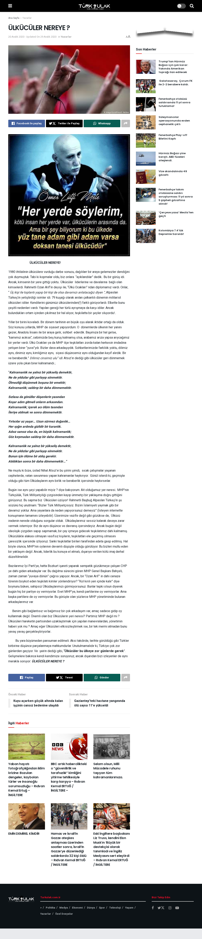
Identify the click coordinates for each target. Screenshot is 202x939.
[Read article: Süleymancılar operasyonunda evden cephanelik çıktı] (146, 122)
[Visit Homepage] (94, 6)
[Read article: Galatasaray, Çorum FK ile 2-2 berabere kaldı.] (146, 86)
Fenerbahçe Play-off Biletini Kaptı (173, 137)
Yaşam (129, 908)
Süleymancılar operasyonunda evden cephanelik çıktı (174, 120)
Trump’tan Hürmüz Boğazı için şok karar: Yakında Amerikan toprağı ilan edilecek (173, 67)
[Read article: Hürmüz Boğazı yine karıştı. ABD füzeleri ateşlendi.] (146, 159)
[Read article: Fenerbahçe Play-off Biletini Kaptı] (146, 140)
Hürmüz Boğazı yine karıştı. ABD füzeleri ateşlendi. (172, 156)
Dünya (91, 908)
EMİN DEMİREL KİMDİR (23, 833)
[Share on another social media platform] (125, 123)
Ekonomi (77, 908)
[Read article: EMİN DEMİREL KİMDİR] (26, 816)
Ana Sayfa (13, 18)
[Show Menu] (10, 6)
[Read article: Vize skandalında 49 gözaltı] (146, 177)
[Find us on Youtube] (177, 908)
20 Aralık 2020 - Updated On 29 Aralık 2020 (32, 37)
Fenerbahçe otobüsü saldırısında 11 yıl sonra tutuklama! (174, 102)
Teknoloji (115, 908)
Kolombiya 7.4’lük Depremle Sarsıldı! (171, 232)
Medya (63, 908)
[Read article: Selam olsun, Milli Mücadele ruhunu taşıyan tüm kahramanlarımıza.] (111, 747)
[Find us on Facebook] (153, 908)
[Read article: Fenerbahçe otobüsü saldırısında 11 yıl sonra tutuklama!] (146, 104)
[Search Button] (192, 6)
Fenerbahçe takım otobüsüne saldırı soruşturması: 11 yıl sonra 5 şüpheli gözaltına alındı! (176, 197)
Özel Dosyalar (64, 914)
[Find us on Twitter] (161, 908)
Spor (102, 908)
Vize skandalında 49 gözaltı (173, 173)
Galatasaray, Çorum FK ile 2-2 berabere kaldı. (176, 82)
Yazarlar (27, 18)
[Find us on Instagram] (169, 908)
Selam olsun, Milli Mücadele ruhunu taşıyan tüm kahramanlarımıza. (108, 770)
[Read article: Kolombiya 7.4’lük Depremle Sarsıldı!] (146, 236)
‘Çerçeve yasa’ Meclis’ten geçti (176, 214)
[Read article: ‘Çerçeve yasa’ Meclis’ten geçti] (146, 218)
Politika (50, 908)
